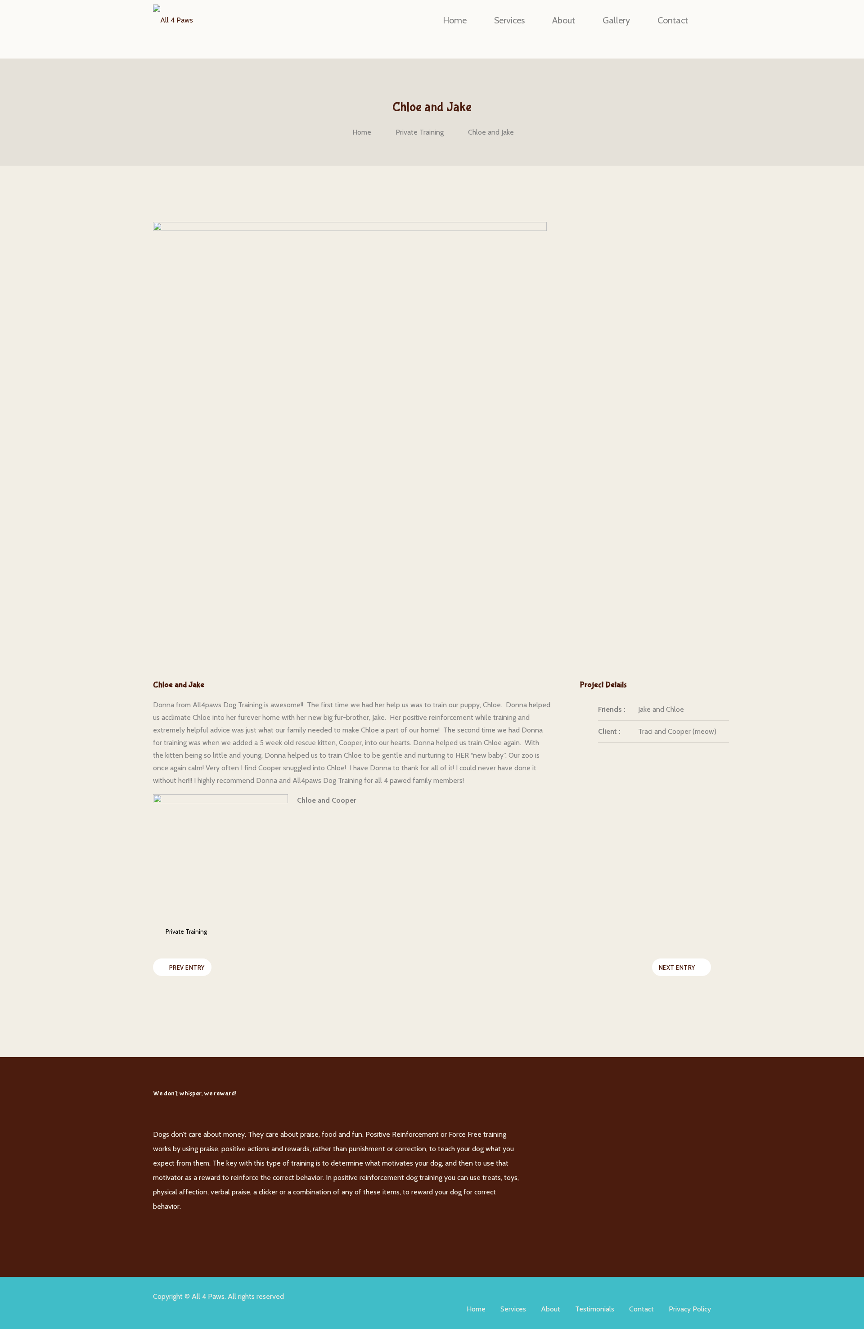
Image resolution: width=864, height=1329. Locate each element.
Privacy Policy (690, 1309)
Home (455, 20)
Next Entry (677, 967)
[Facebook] (549, 1088)
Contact (672, 20)
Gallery (616, 20)
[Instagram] (549, 1113)
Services (509, 20)
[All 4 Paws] (173, 20)
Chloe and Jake (491, 132)
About (563, 20)
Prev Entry (187, 967)
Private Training (420, 132)
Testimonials (594, 1309)
